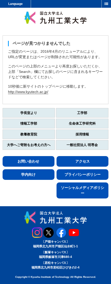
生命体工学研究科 (82, 123)
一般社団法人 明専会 (82, 145)
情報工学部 (28, 123)
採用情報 (82, 134)
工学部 (82, 113)
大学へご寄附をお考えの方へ (29, 145)
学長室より (28, 113)
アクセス (82, 161)
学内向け (28, 174)
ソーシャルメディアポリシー (82, 190)
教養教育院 (28, 134)
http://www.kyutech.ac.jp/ (28, 92)
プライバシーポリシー (83, 174)
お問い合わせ (28, 161)
